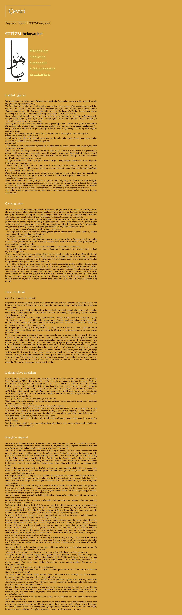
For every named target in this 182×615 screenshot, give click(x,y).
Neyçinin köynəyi (40, 74)
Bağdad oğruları (39, 50)
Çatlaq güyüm (38, 56)
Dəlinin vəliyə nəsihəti (42, 68)
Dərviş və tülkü (38, 62)
